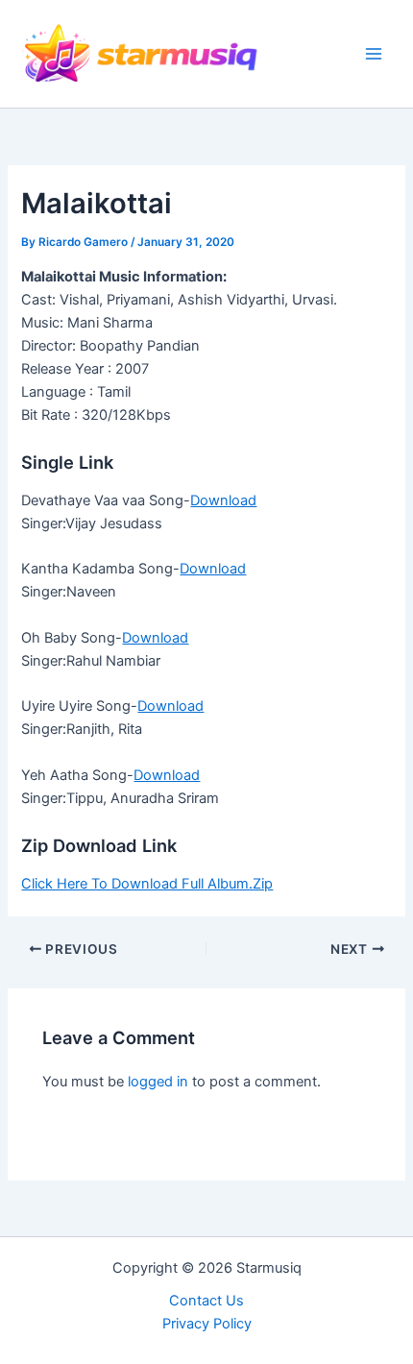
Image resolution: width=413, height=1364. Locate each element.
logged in (158, 1081)
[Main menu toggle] (373, 54)
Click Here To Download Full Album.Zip (147, 883)
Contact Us (206, 1300)
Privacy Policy (207, 1323)
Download (223, 500)
